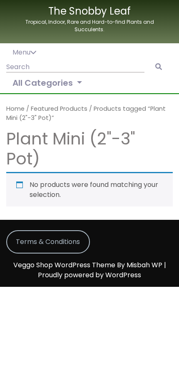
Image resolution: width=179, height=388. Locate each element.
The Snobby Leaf (89, 11)
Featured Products (59, 108)
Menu (21, 52)
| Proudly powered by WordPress (102, 270)
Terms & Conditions (48, 241)
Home (15, 108)
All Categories (43, 83)
